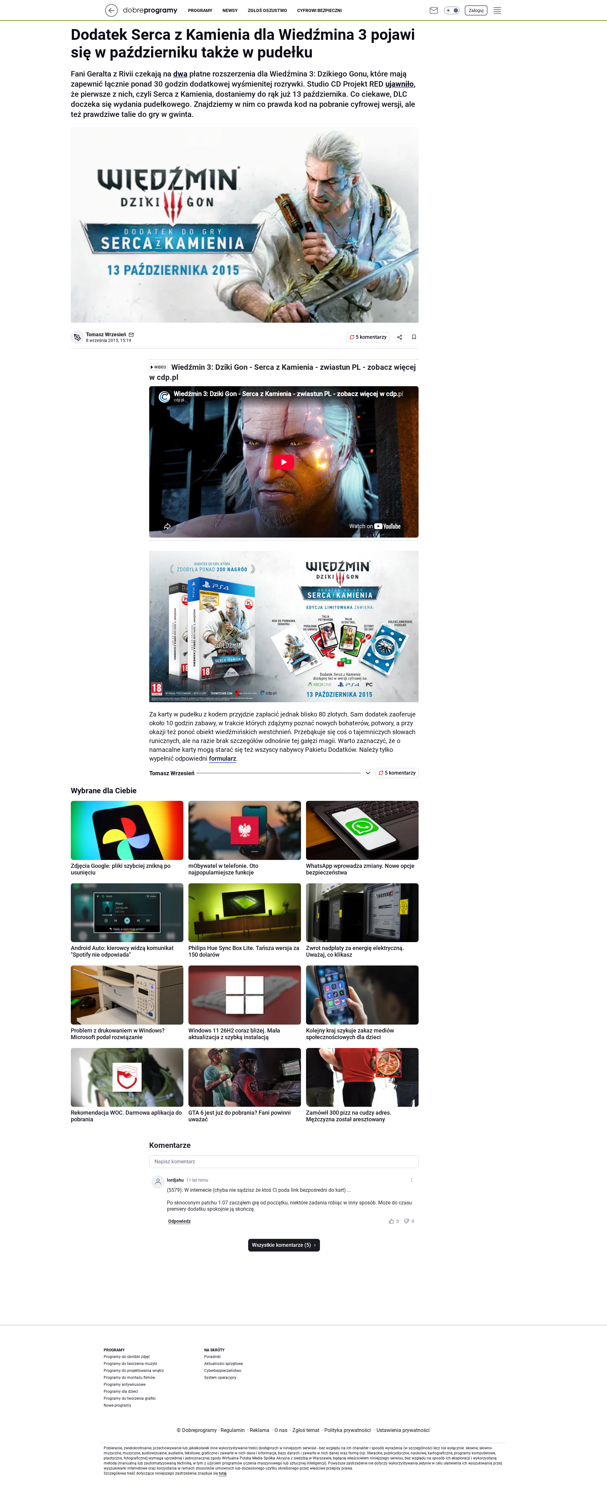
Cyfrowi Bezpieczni (319, 10)
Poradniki (212, 1357)
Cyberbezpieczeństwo (222, 1370)
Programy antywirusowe (124, 1384)
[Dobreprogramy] (155, 10)
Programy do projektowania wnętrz (134, 1370)
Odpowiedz (179, 1221)
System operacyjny (220, 1377)
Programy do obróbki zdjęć (127, 1357)
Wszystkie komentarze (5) (281, 1245)
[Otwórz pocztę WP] (434, 10)
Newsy (230, 10)
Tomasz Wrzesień (106, 335)
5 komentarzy (371, 337)
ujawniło (399, 84)
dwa (180, 74)
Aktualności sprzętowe (223, 1363)
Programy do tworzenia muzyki (130, 1363)
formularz (222, 758)
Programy (200, 10)
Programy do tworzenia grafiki (130, 1398)
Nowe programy (117, 1405)
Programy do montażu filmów (129, 1377)
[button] (452, 10)
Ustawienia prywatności (402, 1430)
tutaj (222, 1473)
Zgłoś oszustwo (267, 10)
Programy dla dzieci (121, 1391)
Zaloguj (476, 10)
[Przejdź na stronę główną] (111, 15)
